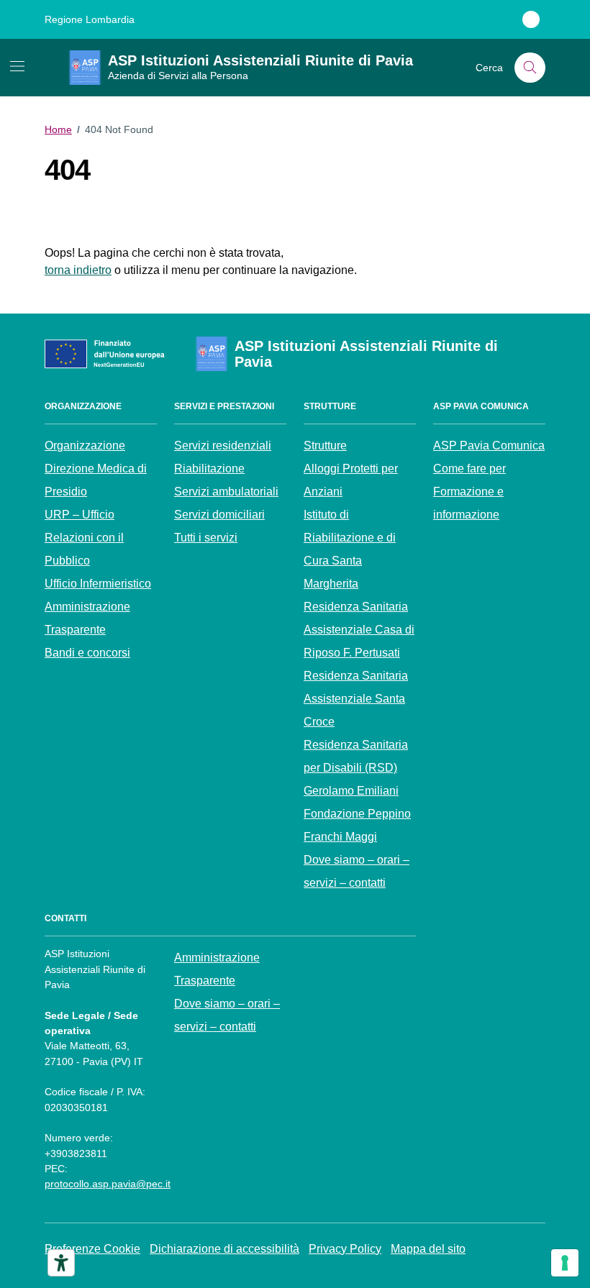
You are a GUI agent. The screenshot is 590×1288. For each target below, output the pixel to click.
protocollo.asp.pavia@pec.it (108, 1183)
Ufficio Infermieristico (98, 583)
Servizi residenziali (222, 445)
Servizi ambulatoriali (226, 491)
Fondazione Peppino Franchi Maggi (357, 825)
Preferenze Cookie (92, 1249)
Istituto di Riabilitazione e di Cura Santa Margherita (350, 549)
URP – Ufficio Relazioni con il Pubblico (84, 537)
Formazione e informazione (468, 503)
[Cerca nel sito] (529, 67)
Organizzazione (85, 445)
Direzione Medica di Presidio (96, 480)
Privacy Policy (345, 1249)
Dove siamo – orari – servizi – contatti (356, 871)
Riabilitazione (209, 468)
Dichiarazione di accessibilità (224, 1249)
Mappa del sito (428, 1249)
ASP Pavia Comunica (489, 445)
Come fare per (469, 468)
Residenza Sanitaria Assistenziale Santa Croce (356, 699)
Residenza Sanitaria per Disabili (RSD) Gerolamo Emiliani (356, 768)
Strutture (325, 445)
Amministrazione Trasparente (87, 618)
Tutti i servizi (205, 537)
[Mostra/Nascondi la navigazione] (17, 66)
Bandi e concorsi (87, 653)
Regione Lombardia (90, 19)
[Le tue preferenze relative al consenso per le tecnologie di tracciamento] (564, 1262)
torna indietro (78, 270)
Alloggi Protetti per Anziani (351, 480)
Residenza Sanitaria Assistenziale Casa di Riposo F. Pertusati (359, 629)
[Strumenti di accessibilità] (61, 1262)
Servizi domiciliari (219, 514)
